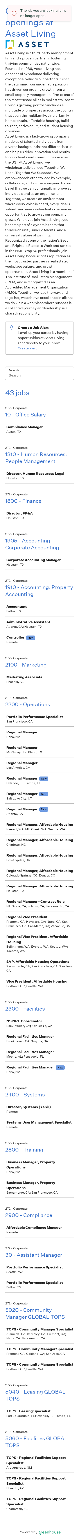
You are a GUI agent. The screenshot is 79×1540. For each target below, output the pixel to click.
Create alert (27, 348)
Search (14, 370)
